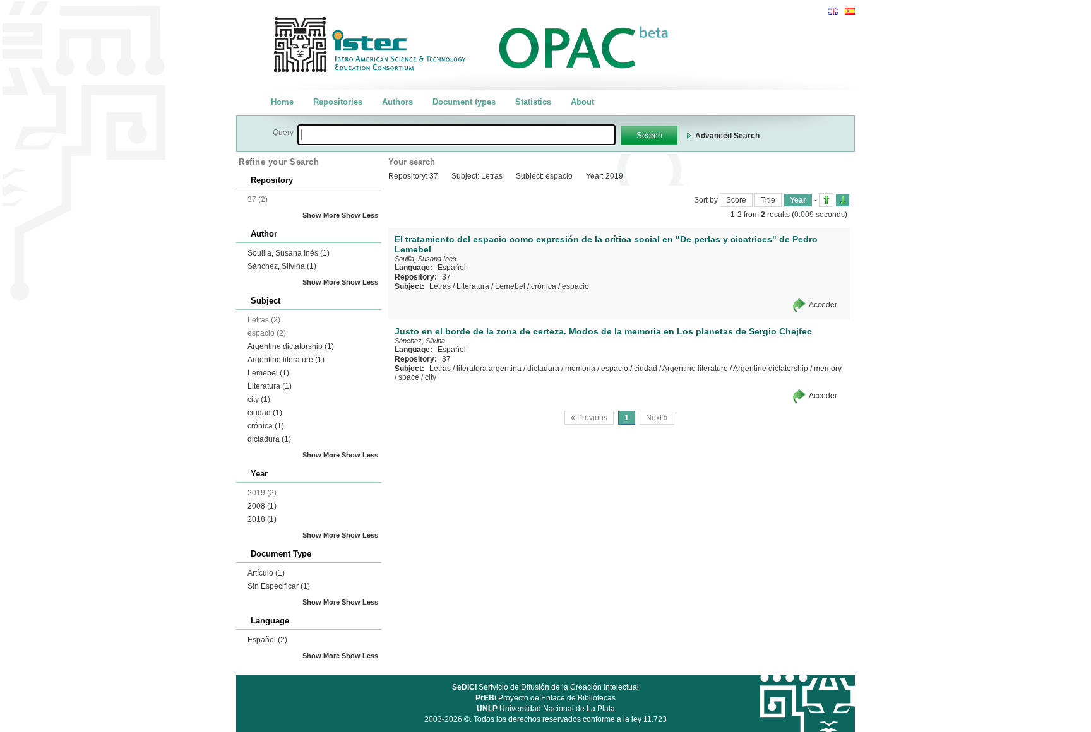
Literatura (269, 386)
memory (828, 368)
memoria (580, 368)
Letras (440, 286)
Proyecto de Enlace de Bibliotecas (545, 698)
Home (282, 102)
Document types (464, 102)
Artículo (266, 573)
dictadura (269, 439)
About (582, 102)
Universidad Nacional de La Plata (546, 708)
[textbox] (456, 134)
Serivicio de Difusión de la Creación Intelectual (545, 687)
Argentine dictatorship (290, 346)
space (408, 377)
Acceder (823, 304)
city (258, 399)
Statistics (533, 102)
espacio (575, 286)
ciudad (264, 412)
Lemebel (268, 373)
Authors (397, 102)
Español (267, 639)
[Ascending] (826, 200)
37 (446, 277)
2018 (262, 519)
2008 (262, 506)
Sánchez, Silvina (281, 266)
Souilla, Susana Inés (288, 253)
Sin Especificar (278, 586)
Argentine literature (286, 359)
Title (768, 200)
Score (736, 200)
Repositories (337, 102)
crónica (265, 426)
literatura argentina (489, 368)
